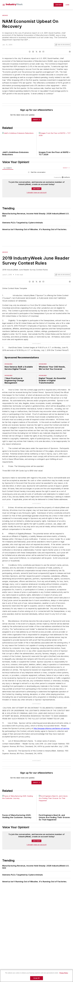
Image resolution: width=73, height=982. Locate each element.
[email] (43, 52)
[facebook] (30, 52)
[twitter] (36, 52)
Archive (5, 15)
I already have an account (36, 192)
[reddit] (40, 52)
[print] (70, 52)
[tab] (7, 167)
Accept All (36, 978)
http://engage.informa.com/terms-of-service (51, 725)
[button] (3, 4)
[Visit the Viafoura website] (66, 177)
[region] (36, 172)
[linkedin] (33, 52)
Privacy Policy (64, 973)
